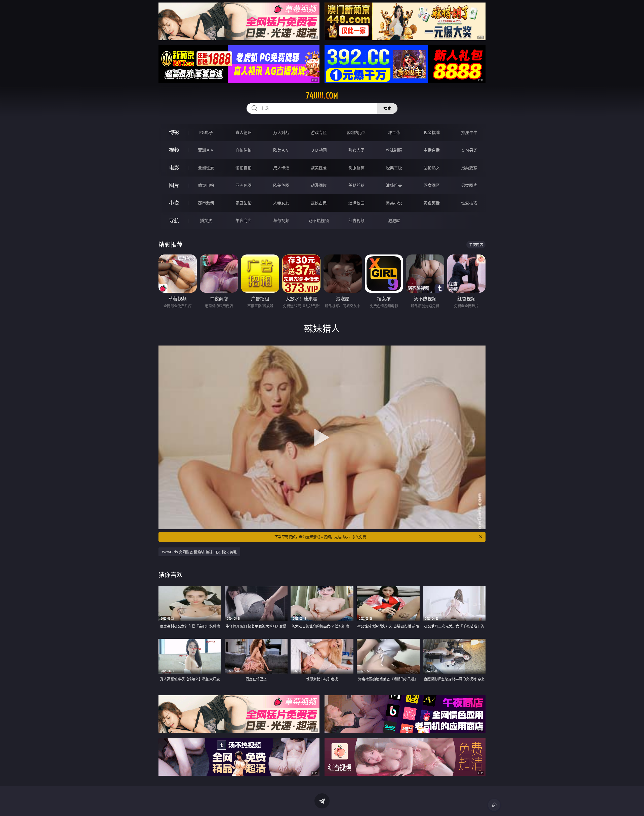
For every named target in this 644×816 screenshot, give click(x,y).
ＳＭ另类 (469, 150)
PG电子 (206, 132)
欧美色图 (281, 185)
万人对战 (281, 132)
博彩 (174, 132)
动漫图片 (319, 185)
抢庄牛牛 (469, 132)
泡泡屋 (394, 220)
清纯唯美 (394, 185)
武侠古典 (319, 203)
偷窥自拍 (206, 185)
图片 (174, 185)
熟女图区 (432, 185)
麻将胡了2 (356, 132)
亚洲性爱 (206, 167)
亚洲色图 (243, 185)
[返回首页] (494, 805)
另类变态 (469, 167)
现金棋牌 (432, 132)
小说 (174, 202)
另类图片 (469, 185)
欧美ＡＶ (281, 150)
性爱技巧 (469, 203)
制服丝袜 (356, 167)
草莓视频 (281, 220)
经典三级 (394, 167)
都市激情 (206, 203)
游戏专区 (319, 132)
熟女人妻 (356, 150)
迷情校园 (356, 203)
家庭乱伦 (243, 203)
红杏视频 (356, 220)
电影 (174, 167)
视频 (174, 150)
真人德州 (243, 132)
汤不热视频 (319, 220)
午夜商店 (243, 220)
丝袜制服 (394, 150)
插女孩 (206, 220)
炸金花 (394, 132)
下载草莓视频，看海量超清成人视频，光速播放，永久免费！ (322, 536)
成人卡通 (281, 167)
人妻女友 (281, 203)
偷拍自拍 (243, 167)
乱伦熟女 (432, 167)
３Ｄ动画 (319, 150)
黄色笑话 (432, 203)
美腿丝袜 (356, 185)
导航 (174, 220)
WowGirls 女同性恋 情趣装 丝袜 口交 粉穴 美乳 (199, 551)
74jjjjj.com (322, 96)
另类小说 (394, 203)
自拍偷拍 (243, 150)
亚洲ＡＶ (206, 150)
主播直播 (432, 150)
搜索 (387, 108)
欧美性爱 (319, 167)
